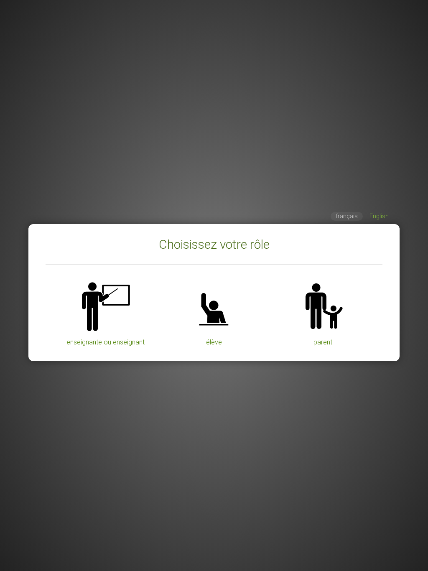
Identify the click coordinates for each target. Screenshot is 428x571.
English (379, 216)
